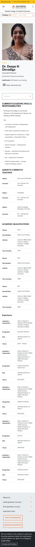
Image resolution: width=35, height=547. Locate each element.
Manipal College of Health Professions (17, 11)
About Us (6, 497)
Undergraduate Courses (12, 502)
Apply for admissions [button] (14, 518)
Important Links (9, 511)
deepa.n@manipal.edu (13, 85)
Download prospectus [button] (13, 526)
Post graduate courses (11, 507)
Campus (5, 15)
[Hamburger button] (3, 6)
